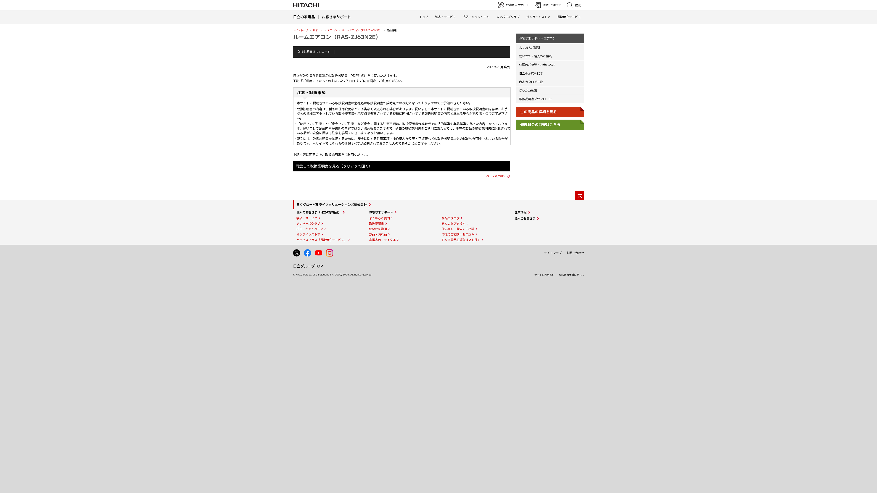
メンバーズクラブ (508, 17)
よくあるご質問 (529, 48)
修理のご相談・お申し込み (537, 65)
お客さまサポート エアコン (537, 38)
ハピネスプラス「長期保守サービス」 (321, 240)
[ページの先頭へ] (579, 195)
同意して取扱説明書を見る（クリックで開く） (334, 166)
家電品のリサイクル (382, 240)
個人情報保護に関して (571, 274)
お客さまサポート (381, 212)
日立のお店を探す (531, 73)
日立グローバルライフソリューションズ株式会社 (331, 205)
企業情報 (520, 212)
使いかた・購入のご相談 (535, 56)
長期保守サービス (569, 17)
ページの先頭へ (495, 176)
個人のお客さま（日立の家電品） (318, 212)
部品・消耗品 (378, 234)
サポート (318, 30)
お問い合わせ (575, 253)
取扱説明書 (376, 224)
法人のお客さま (525, 218)
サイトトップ (300, 30)
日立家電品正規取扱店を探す (461, 240)
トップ (423, 17)
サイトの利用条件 (544, 274)
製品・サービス (306, 218)
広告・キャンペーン (309, 229)
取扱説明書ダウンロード (314, 52)
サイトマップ (553, 253)
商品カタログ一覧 (531, 82)
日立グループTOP (308, 266)
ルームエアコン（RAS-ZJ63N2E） (362, 30)
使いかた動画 (528, 90)
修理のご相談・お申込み (458, 234)
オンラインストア (538, 17)
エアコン (332, 30)
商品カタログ (451, 218)
